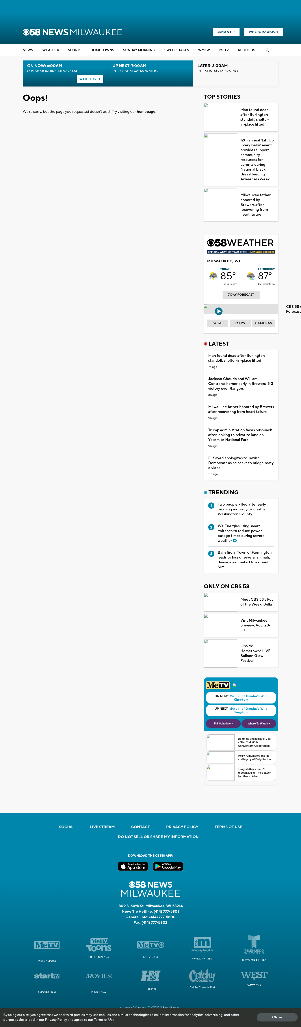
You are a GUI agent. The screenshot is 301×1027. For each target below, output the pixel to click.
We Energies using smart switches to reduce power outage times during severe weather (241, 533)
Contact (140, 827)
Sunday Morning (139, 50)
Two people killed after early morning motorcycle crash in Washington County (242, 509)
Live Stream (102, 827)
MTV (224, 50)
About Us (246, 50)
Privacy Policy (182, 827)
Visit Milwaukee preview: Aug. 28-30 (255, 625)
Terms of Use (228, 827)
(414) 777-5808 (167, 911)
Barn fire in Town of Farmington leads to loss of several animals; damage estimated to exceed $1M (245, 560)
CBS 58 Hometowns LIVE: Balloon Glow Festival (255, 653)
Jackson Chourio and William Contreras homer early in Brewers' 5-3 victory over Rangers (240, 383)
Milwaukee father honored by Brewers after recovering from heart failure (255, 205)
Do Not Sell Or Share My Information (158, 837)
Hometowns (102, 50)
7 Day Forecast (241, 295)
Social (66, 827)
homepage (146, 111)
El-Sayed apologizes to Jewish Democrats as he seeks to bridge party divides (241, 463)
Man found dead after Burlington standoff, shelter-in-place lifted (254, 117)
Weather (50, 50)
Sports (74, 50)
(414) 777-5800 (162, 917)
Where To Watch (263, 32)
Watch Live (89, 79)
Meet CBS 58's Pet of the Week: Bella (256, 602)
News (28, 50)
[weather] (213, 276)
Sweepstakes (176, 50)
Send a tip (226, 32)
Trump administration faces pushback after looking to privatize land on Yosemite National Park (240, 435)
